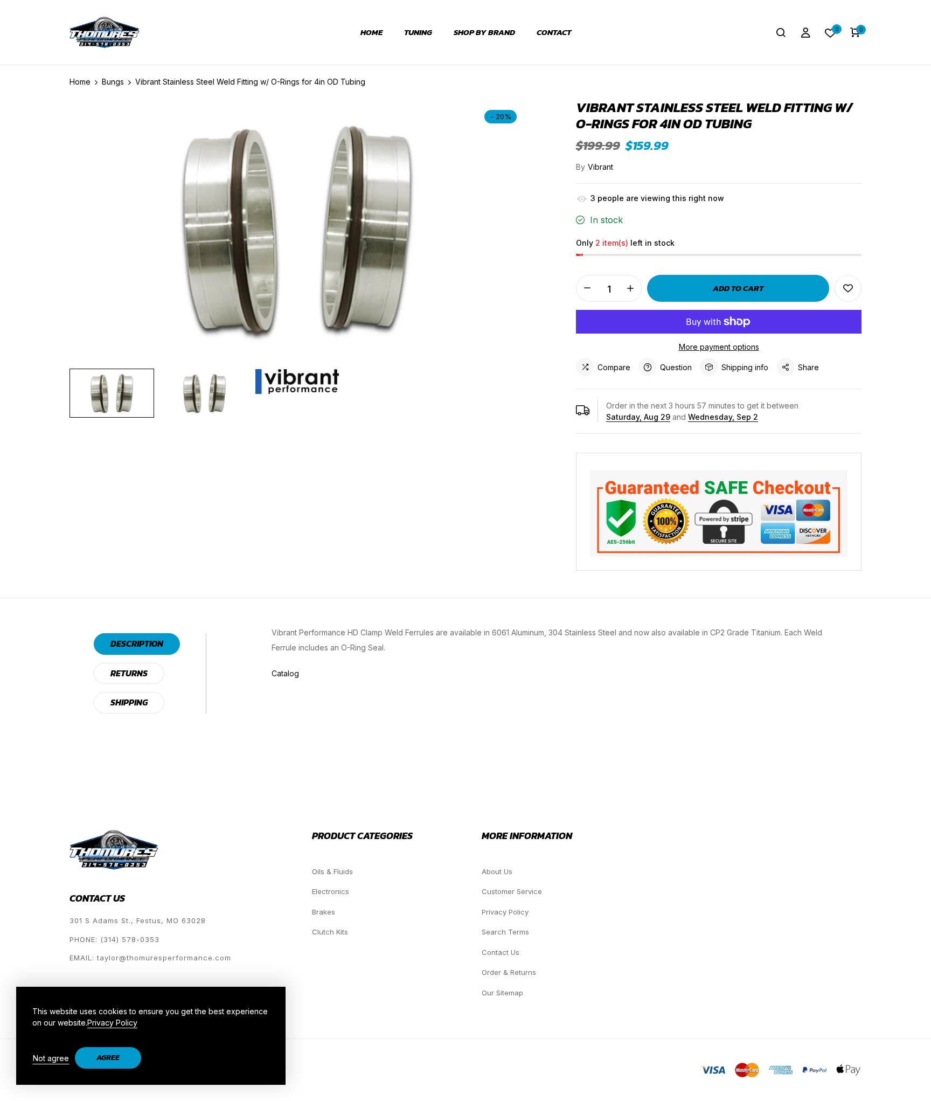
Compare (613, 367)
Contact (554, 32)
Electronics (330, 891)
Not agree (51, 1058)
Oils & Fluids (332, 871)
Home (371, 32)
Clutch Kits (330, 931)
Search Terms (505, 931)
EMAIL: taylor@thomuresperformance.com (150, 957)
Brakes (323, 912)
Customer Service (512, 891)
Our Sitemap (502, 992)
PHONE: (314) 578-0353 (114, 939)
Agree (108, 1057)
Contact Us (500, 952)
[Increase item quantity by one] (630, 288)
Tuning (418, 32)
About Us (497, 871)
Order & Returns (509, 972)
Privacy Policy (505, 912)
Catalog (285, 673)
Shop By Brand (484, 32)
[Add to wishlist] (848, 288)
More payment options (719, 346)
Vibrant (600, 166)
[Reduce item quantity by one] (587, 288)
